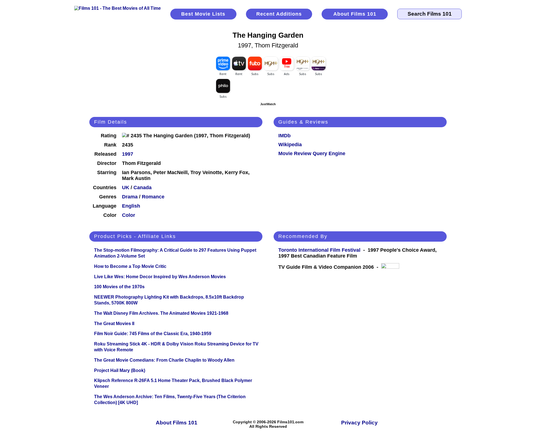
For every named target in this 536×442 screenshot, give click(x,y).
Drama (130, 197)
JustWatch (268, 104)
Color (128, 215)
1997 (127, 154)
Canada (142, 187)
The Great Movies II (114, 323)
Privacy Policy (359, 423)
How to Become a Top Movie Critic (130, 266)
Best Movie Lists (203, 14)
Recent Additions (279, 14)
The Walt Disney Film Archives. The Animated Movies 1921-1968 (161, 313)
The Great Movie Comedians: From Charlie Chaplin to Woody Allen (164, 360)
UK (125, 187)
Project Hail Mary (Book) (119, 370)
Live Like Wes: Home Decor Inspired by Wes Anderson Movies (160, 276)
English (131, 206)
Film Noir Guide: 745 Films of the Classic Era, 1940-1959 (152, 333)
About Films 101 (354, 14)
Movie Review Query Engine (311, 153)
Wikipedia (290, 144)
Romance (153, 197)
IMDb (284, 135)
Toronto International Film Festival (319, 250)
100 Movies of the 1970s (119, 286)
